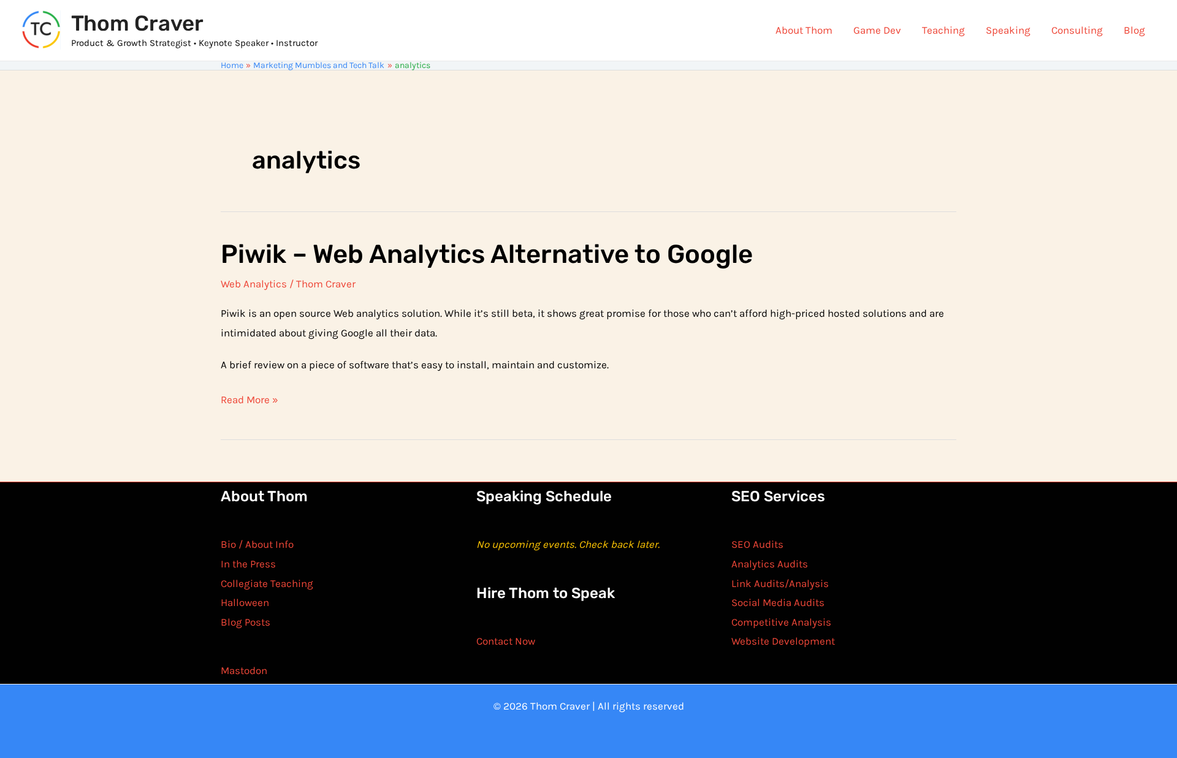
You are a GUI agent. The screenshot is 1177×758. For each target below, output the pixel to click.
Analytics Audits (769, 564)
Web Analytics (254, 284)
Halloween (245, 602)
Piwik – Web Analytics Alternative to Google (487, 254)
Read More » (249, 401)
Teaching (943, 30)
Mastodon (244, 670)
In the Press (248, 564)
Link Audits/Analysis (780, 583)
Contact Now (505, 641)
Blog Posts (245, 622)
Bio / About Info (257, 544)
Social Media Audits (778, 602)
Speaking (1008, 30)
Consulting (1077, 30)
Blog (1134, 30)
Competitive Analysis (781, 622)
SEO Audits (757, 544)
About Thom (803, 30)
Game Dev (877, 30)
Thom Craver (137, 23)
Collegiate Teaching (267, 583)
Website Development (783, 641)
